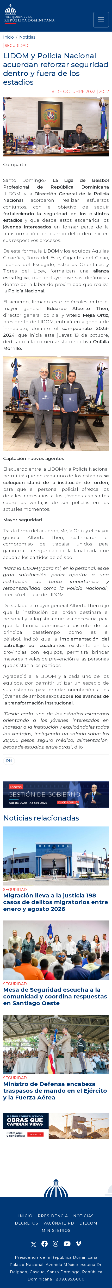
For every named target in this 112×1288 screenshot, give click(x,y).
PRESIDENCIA (53, 1216)
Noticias (27, 37)
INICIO (25, 1216)
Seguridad (16, 45)
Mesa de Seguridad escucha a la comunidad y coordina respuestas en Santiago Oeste (55, 996)
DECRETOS (26, 1223)
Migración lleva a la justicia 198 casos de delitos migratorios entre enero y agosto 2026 (55, 902)
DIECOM (88, 1223)
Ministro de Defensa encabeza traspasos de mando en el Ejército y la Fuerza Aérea (55, 1091)
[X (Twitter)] (33, 1244)
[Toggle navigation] (101, 19)
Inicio (8, 37)
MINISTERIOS (56, 1230)
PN (9, 761)
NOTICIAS (83, 1216)
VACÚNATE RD (58, 1223)
